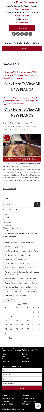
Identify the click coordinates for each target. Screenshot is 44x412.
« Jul (10, 338)
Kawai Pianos (10, 259)
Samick (34, 283)
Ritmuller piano (23, 283)
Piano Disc (7, 225)
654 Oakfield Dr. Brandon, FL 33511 (22, 13)
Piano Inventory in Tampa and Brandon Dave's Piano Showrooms (22, 273)
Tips (6, 291)
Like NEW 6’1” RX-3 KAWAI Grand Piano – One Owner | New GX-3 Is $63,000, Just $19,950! (20, 126)
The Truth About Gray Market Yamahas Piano (20, 233)
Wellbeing (8, 295)
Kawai (5, 214)
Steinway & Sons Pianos (12, 228)
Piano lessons (10, 279)
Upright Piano (30, 291)
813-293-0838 (22, 22)
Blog (23, 356)
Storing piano (26, 287)
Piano (29, 268)
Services (25, 354)
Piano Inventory (7, 359)
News (22, 263)
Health (21, 255)
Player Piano (31, 279)
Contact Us (22, 28)
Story (37, 287)
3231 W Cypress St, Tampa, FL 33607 (22, 6)
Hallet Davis (8, 222)
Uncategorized (16, 291)
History (29, 255)
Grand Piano (33, 251)
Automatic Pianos (11, 243)
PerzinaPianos (10, 268)
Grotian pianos (10, 255)
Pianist (21, 268)
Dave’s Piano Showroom (22, 2)
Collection (5, 361)
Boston (7, 247)
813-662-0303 (23, 16)
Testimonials (26, 361)
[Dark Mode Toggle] (38, 406)
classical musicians (12, 251)
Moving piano (23, 259)
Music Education (11, 263)
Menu (24, 48)
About (4, 356)
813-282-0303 (23, 9)
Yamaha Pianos (9, 230)
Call (15, 43)
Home (4, 354)
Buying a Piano (18, 247)
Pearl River (7, 220)
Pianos (20, 279)
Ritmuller (6, 217)
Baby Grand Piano (27, 243)
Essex (23, 251)
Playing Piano (10, 283)
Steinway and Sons (12, 287)
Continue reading (9, 189)
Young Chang (10, 300)
